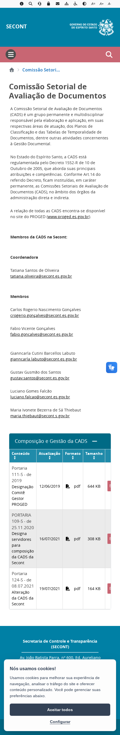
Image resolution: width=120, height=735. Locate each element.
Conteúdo (21, 453)
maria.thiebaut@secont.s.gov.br (40, 415)
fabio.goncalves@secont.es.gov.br (41, 334)
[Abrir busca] (109, 54)
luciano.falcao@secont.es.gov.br (40, 396)
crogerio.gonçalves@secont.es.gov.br (44, 315)
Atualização (49, 453)
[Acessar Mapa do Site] (66, 4)
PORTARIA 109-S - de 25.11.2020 (23, 521)
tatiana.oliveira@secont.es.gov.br (41, 276)
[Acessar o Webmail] (57, 4)
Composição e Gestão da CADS (51, 441)
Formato (73, 453)
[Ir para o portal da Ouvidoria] (39, 4)
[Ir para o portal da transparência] (30, 4)
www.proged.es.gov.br (68, 216)
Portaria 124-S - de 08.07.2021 (23, 580)
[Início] (12, 70)
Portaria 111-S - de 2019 (21, 474)
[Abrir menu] (11, 54)
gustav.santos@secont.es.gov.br (39, 378)
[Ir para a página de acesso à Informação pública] (21, 4)
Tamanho (94, 453)
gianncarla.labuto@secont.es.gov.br (43, 359)
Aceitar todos (60, 709)
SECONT (16, 26)
